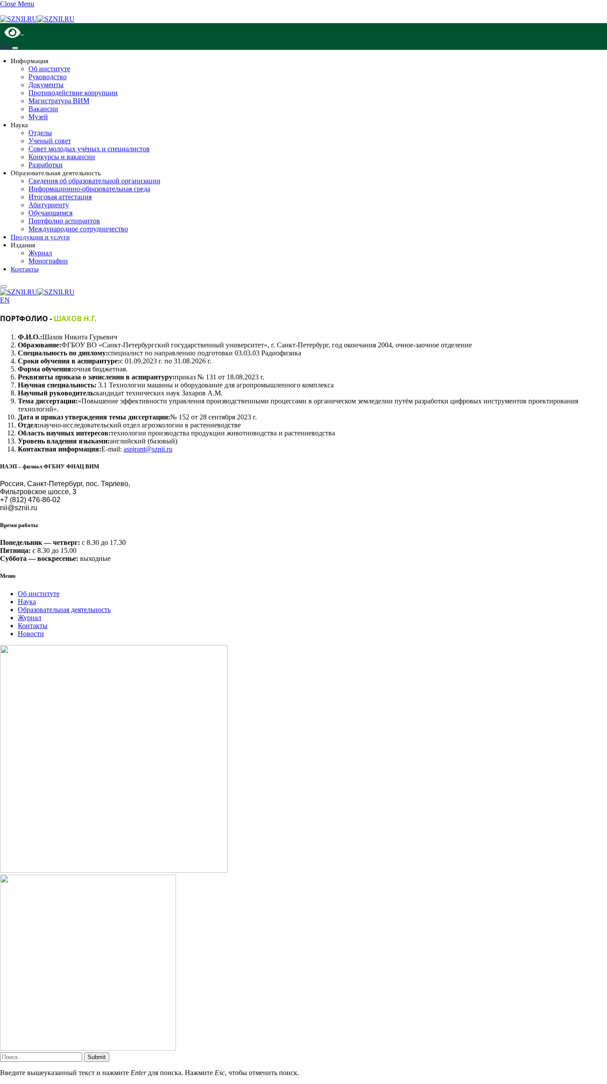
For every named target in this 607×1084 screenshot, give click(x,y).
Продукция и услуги (40, 237)
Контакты (25, 269)
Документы (46, 85)
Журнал (40, 253)
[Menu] (15, 48)
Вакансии (43, 109)
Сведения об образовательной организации (94, 181)
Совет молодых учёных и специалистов (89, 149)
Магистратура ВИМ (58, 101)
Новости (31, 633)
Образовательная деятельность (64, 609)
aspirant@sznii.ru (148, 449)
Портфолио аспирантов (64, 221)
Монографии (48, 261)
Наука (27, 601)
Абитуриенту (48, 205)
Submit (97, 1057)
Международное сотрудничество (78, 229)
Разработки (45, 165)
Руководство (47, 77)
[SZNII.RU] (37, 19)
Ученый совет (49, 141)
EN (6, 45)
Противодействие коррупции (73, 93)
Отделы (40, 133)
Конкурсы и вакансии (61, 157)
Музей (38, 117)
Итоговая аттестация (60, 197)
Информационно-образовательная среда (89, 189)
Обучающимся (50, 213)
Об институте (49, 69)
